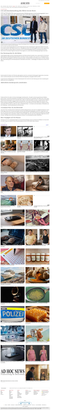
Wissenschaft (11, 394)
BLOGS (39, 0)
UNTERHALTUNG (20, 6)
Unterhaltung (11, 396)
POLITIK (14, 6)
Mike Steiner (44, 404)
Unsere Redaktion (38, 404)
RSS (45, 0)
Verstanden (38, 408)
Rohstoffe (18, 392)
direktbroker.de (36, 393)
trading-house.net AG (36, 391)
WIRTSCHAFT (10, 6)
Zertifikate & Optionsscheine (19, 396)
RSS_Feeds (26, 393)
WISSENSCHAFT (24, 6)
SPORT (16, 6)
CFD (17, 391)
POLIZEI (31, 6)
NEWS (1, 6)
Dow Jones (2, 394)
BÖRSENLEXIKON (42, 0)
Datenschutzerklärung (19, 404)
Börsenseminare (19, 397)
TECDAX (2, 392)
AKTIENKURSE (4, 6)
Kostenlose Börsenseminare (36, 392)
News (6, 404)
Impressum (12, 404)
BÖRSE (8, 6)
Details (36, 408)
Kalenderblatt (11, 398)
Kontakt (26, 394)
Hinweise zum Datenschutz (27, 404)
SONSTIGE (38, 6)
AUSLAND (28, 6)
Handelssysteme (19, 393)
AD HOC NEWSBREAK (28, 391)
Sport (10, 393)
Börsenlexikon (3, 388)
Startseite (8, 7)
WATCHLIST (48, 0)
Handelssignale (19, 394)
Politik (10, 7)
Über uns (33, 404)
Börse (10, 391)
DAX (1, 391)
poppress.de (35, 394)
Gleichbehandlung (4, 9)
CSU (1, 9)
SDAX (1, 393)
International (11, 397)
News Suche (46, 3)
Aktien (18, 395)
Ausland (10, 395)
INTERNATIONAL (35, 6)
